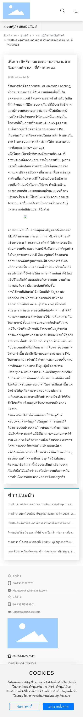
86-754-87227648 (24, 656)
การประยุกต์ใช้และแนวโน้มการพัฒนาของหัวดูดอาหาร (40, 504)
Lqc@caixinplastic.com (27, 611)
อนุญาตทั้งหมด (58, 706)
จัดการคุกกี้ (24, 706)
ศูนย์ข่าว (26, 35)
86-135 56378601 (24, 604)
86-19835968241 (23, 583)
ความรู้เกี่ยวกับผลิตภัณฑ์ (20, 26)
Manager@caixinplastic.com (30, 590)
